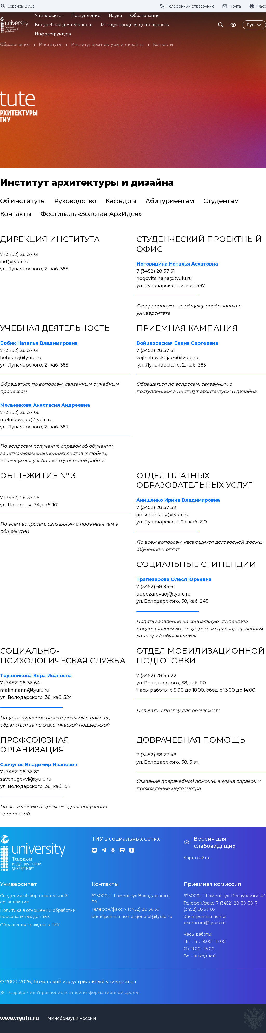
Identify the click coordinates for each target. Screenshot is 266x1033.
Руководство (75, 201)
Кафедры (120, 201)
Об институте (22, 201)
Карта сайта (196, 857)
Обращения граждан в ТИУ (30, 924)
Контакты (163, 44)
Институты (50, 44)
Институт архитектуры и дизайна (107, 44)
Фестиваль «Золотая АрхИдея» (91, 214)
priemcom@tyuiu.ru (205, 922)
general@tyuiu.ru (153, 916)
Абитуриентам (169, 201)
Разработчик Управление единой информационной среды (73, 992)
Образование (15, 44)
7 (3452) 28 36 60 (141, 909)
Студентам (221, 201)
